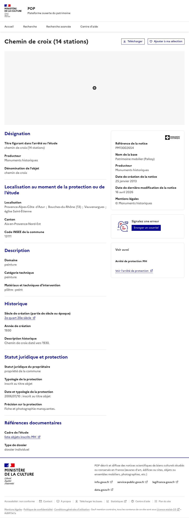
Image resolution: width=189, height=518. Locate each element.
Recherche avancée (58, 27)
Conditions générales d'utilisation (72, 509)
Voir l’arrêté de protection (132, 271)
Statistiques (117, 501)
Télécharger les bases (91, 501)
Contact (47, 501)
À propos (66, 501)
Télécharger (135, 41)
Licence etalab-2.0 (166, 509)
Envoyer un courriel (146, 228)
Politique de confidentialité (38, 509)
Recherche (30, 27)
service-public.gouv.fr (130, 482)
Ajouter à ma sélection (168, 41)
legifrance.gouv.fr (163, 482)
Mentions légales (13, 509)
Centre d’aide (142, 501)
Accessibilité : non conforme (19, 501)
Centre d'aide (89, 27)
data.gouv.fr (102, 490)
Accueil (9, 27)
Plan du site (165, 501)
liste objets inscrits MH (20, 437)
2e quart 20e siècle (17, 318)
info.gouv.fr (101, 482)
